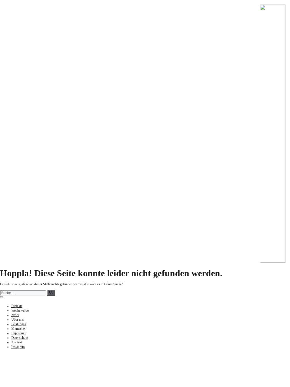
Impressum (18, 333)
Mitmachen (18, 329)
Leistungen (18, 324)
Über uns (17, 320)
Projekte (16, 306)
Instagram (18, 347)
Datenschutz (19, 338)
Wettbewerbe (20, 310)
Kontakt (16, 342)
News (15, 315)
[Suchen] (51, 293)
